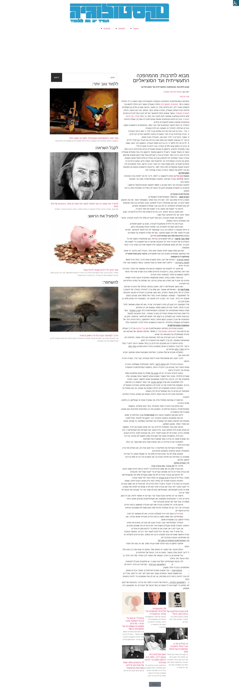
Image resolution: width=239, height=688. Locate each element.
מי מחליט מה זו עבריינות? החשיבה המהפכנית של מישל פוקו (178, 647)
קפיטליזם (178, 513)
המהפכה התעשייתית (169, 104)
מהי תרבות (184, 96)
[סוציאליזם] (173, 176)
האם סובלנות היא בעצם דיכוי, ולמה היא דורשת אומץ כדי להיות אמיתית (155, 658)
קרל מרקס (140, 328)
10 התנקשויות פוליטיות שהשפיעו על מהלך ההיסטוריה (156, 611)
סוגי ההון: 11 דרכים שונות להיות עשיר (100, 270)
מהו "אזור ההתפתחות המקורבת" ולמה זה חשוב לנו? (93, 138)
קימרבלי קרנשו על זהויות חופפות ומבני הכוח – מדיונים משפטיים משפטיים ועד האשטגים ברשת (133, 623)
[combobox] (90, 77)
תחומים (122, 28)
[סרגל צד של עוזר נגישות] (236, 3)
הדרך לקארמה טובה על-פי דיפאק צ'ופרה (99, 335)
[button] (155, 684)
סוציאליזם (178, 176)
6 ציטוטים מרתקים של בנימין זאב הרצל (177, 612)
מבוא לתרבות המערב (172, 92)
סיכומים (107, 28)
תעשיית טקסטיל (182, 113)
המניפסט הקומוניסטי (167, 331)
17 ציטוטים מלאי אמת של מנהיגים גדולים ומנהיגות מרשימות (133, 665)
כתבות (136, 28)
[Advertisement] (119, 53)
